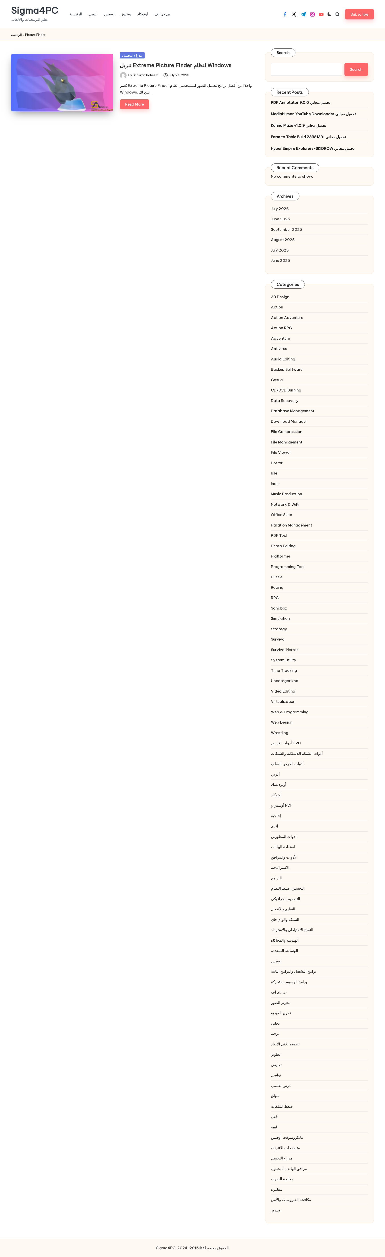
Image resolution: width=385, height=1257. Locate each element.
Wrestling (279, 732)
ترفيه (275, 1033)
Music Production (286, 493)
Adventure (280, 338)
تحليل (275, 1023)
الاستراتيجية (280, 867)
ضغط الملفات (282, 1106)
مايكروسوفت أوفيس (287, 1137)
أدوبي (275, 774)
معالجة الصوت (282, 1178)
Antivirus (279, 348)
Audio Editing (283, 359)
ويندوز (276, 1210)
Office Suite (281, 514)
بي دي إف (279, 992)
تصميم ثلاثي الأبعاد (285, 1044)
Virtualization (283, 701)
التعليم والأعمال (283, 909)
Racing (277, 587)
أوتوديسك (278, 784)
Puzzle (277, 576)
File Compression (286, 431)
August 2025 (283, 239)
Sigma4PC (34, 10)
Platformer (281, 556)
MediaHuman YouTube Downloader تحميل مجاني (313, 113)
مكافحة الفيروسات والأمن (291, 1199)
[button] (359, 14)
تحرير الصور (280, 1002)
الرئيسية (16, 35)
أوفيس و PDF (282, 805)
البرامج (276, 878)
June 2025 (280, 260)
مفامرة (276, 1189)
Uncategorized (284, 680)
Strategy (279, 628)
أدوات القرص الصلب (287, 763)
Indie (275, 483)
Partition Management (291, 525)
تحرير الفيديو (281, 1012)
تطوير (275, 1054)
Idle (274, 473)
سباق (275, 1095)
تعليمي (276, 1064)
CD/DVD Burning (286, 390)
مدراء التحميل (132, 55)
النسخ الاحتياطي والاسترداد (292, 929)
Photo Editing (283, 545)
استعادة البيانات (283, 846)
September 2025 (286, 229)
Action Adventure (287, 317)
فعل (274, 1116)
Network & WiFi (285, 504)
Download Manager (289, 421)
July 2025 (280, 250)
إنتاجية (276, 815)
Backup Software (287, 369)
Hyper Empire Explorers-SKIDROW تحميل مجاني (313, 148)
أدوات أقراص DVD (286, 743)
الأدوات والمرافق (284, 857)
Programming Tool (288, 566)
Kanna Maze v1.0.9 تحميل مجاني (298, 125)
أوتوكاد (276, 795)
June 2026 (280, 218)
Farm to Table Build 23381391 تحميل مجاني (308, 136)
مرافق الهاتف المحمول (289, 1168)
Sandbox (279, 608)
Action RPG (281, 327)
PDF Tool (279, 535)
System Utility (283, 660)
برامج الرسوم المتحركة (289, 981)
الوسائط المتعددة (284, 950)
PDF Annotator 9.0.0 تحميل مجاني (300, 102)
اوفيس (276, 961)
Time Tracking (284, 670)
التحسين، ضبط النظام (288, 888)
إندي (274, 826)
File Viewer (281, 452)
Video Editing (283, 691)
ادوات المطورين (284, 836)
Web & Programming (290, 712)
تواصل (276, 1075)
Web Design (282, 722)
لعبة (274, 1127)
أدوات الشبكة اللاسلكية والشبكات (297, 753)
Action (277, 307)
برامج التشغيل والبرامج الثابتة (293, 971)
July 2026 (280, 208)
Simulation (280, 618)
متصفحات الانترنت (285, 1147)
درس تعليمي (281, 1085)
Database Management (292, 410)
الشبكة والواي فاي (285, 919)
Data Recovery (284, 400)
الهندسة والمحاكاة (285, 940)
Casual (277, 379)
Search (283, 52)
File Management (286, 442)
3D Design (280, 296)
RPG (275, 597)
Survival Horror (284, 649)
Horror (277, 462)
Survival (278, 639)
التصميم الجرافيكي (285, 898)
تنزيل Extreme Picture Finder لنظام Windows (175, 65)
